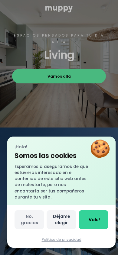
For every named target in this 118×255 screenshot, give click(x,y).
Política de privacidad (61, 239)
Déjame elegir (61, 219)
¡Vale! (93, 220)
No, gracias (29, 219)
